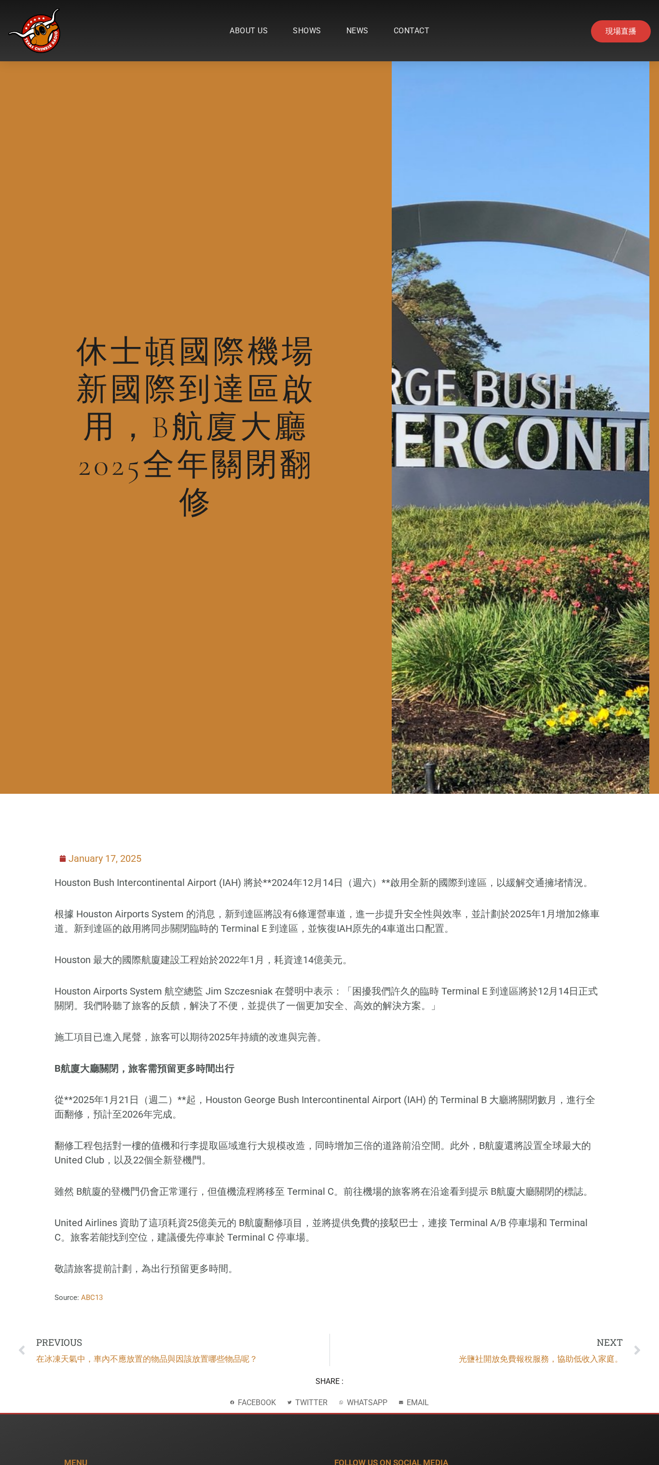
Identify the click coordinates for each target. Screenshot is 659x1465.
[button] (253, 1402)
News (357, 30)
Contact (412, 30)
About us (249, 30)
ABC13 (92, 1297)
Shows (307, 30)
